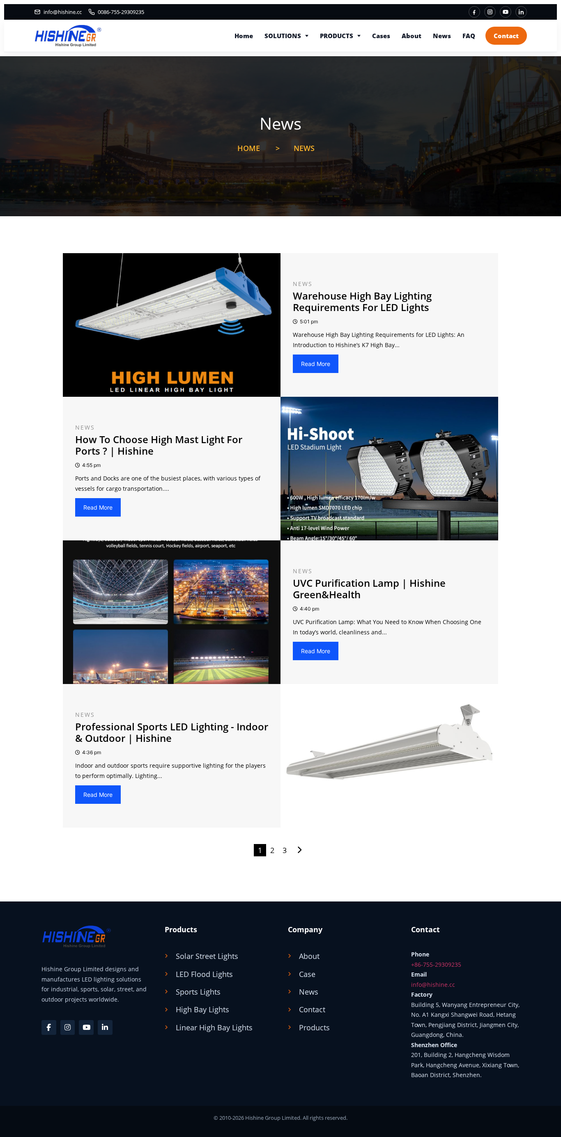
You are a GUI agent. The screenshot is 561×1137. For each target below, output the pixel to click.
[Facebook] (474, 12)
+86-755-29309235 (436, 964)
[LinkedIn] (521, 12)
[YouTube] (505, 12)
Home (244, 36)
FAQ (468, 36)
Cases (381, 36)
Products (336, 36)
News (442, 36)
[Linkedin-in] (105, 1027)
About (411, 36)
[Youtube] (86, 1027)
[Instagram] (490, 12)
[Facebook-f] (48, 1027)
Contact (506, 36)
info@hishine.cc (433, 984)
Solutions (282, 36)
